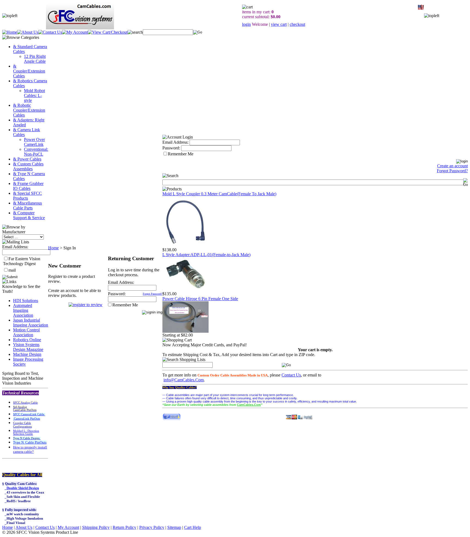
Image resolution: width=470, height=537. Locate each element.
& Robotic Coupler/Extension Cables (29, 110)
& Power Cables (27, 159)
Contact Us (291, 375)
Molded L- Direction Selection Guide (26, 432)
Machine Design (27, 354)
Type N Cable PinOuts (30, 442)
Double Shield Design (23, 488)
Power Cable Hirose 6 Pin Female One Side (200, 298)
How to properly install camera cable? (30, 449)
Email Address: (15, 246)
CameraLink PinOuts (26, 418)
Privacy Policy (151, 527)
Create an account (452, 166)
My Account (68, 527)
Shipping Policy (96, 527)
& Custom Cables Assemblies (28, 166)
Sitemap (174, 527)
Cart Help (192, 527)
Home (53, 248)
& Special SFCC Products (27, 195)
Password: (117, 293)
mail (12, 270)
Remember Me (125, 305)
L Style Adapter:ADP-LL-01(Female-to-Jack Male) (206, 254)
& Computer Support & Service (29, 215)
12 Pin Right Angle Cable (35, 59)
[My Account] (75, 32)
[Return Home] (9, 32)
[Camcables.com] (185, 246)
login (246, 24)
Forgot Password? (152, 293)
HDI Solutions (25, 300)
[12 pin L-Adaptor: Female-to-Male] (185, 290)
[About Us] (27, 32)
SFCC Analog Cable (25, 402)
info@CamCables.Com (183, 380)
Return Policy (124, 527)
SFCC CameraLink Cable (29, 414)
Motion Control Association (26, 332)
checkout (297, 24)
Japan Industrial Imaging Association (30, 322)
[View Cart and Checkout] (108, 32)
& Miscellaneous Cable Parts (27, 205)
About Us (24, 527)
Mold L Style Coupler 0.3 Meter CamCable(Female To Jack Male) (219, 193)
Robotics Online (27, 339)
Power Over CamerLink (34, 142)
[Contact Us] (50, 32)
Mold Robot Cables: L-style (34, 95)
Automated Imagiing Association (23, 310)
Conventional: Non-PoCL (36, 151)
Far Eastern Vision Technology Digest (21, 261)
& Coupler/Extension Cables (29, 71)
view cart (279, 24)
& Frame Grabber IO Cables (28, 186)
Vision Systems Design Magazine (28, 347)
